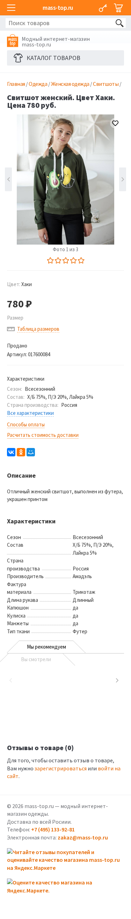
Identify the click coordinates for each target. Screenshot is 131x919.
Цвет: (19, 284)
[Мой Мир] (31, 452)
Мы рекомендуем (46, 646)
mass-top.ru (58, 7)
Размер (15, 317)
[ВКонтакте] (11, 452)
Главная (16, 83)
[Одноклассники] (21, 452)
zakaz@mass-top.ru (83, 837)
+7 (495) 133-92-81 (53, 829)
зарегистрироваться (61, 768)
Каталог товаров (53, 58)
